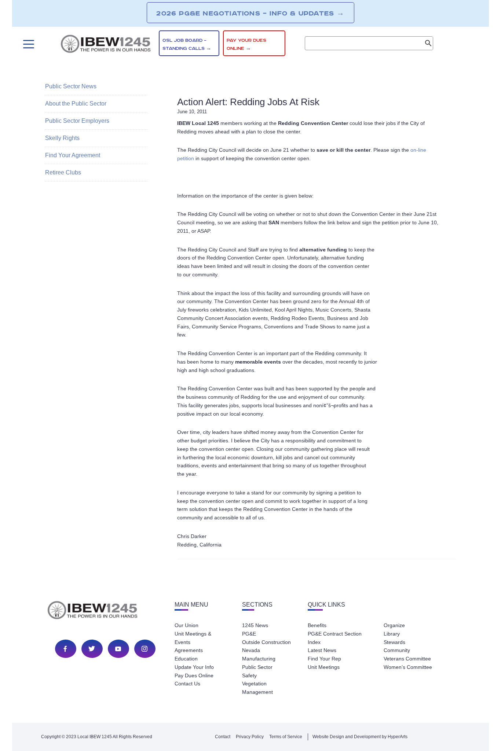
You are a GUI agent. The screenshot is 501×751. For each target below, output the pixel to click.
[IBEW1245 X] (91, 649)
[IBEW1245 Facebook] (65, 649)
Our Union (186, 625)
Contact (222, 736)
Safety (249, 675)
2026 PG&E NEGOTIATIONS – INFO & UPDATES (250, 13)
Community (397, 650)
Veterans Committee (407, 659)
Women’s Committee (408, 667)
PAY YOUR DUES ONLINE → (246, 44)
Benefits (317, 625)
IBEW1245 (105, 45)
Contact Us (187, 683)
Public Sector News (70, 86)
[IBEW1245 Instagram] (144, 649)
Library (392, 634)
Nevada (251, 650)
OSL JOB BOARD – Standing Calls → (186, 44)
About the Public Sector (75, 103)
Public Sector (257, 667)
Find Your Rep (324, 659)
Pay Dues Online (194, 675)
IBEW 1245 (105, 611)
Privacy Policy (250, 736)
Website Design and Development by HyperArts (359, 736)
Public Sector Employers (77, 121)
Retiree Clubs (63, 172)
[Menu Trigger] (28, 44)
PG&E (249, 634)
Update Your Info (194, 667)
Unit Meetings (324, 667)
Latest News (322, 650)
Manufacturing (258, 659)
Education (186, 659)
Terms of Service (285, 736)
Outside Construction (266, 642)
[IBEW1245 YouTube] (118, 649)
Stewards (394, 642)
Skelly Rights (62, 138)
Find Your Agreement (72, 155)
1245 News (255, 625)
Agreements (189, 650)
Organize (394, 625)
